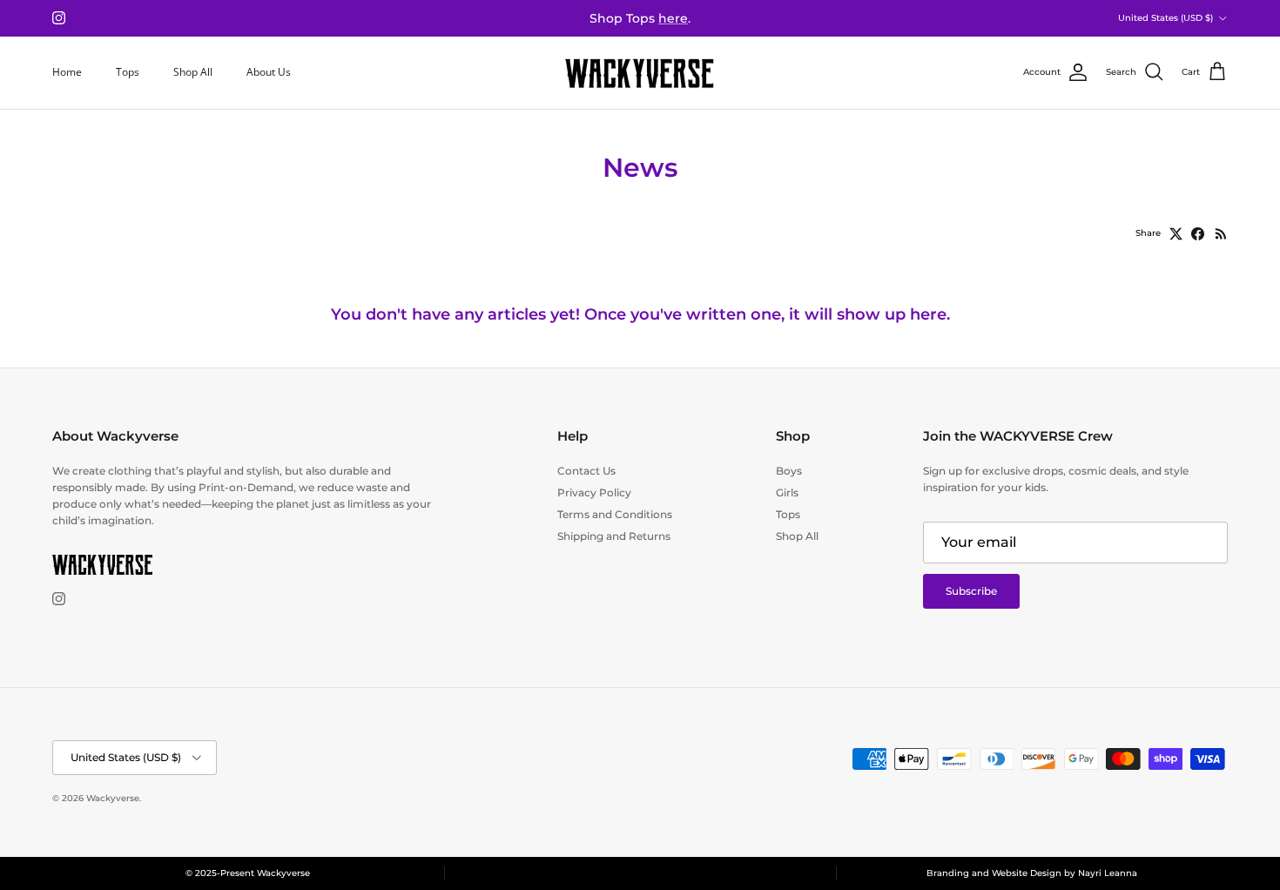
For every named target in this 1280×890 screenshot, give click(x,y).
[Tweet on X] (1175, 233)
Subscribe (971, 590)
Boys (789, 470)
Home (67, 71)
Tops (127, 71)
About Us (268, 71)
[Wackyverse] (640, 72)
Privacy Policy (594, 492)
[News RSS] (1221, 233)
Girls (787, 492)
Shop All (192, 71)
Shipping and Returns (613, 536)
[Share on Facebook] (1197, 233)
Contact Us (586, 470)
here (673, 18)
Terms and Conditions (614, 514)
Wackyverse (112, 798)
